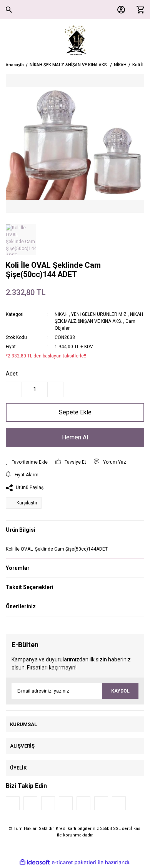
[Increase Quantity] (55, 389)
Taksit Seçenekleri (29, 587)
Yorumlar (18, 568)
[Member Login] (119, 9)
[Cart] (138, 9)
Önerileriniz (21, 606)
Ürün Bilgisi (20, 530)
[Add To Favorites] (27, 462)
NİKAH (61, 314)
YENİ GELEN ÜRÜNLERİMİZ (99, 314)
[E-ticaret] (74, 862)
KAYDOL (120, 691)
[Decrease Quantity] (14, 389)
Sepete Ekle (75, 412)
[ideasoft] (34, 862)
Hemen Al (75, 437)
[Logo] (75, 40)
